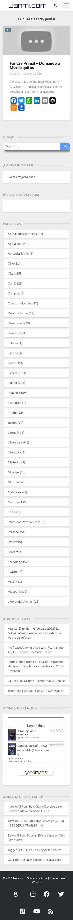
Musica (13, 482)
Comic (12, 283)
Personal (13, 532)
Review (13, 542)
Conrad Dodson (18, 859)
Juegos (12, 422)
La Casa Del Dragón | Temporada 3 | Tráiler (36, 680)
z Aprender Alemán (20, 601)
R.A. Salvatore (17, 758)
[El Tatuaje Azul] (12, 736)
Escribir (13, 353)
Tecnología (15, 562)
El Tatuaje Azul (26, 731)
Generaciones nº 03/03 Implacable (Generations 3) (32, 750)
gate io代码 (15, 806)
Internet (13, 412)
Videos (12, 591)
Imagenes (14, 392)
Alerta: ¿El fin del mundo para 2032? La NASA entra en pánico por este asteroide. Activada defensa (35, 632)
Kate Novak (24, 734)
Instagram (14, 402)
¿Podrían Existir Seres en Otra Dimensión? (35, 690)
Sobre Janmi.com (37, 878)
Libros (12, 432)
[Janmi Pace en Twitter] (61, 892)
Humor (12, 382)
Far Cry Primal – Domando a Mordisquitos (35, 65)
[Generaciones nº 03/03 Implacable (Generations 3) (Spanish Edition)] (12, 750)
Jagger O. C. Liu (18, 850)
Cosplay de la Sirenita (47, 850)
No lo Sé (13, 502)
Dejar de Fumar (18, 313)
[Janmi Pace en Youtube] (36, 909)
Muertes (13, 472)
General (13, 373)
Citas (11, 273)
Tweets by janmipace (21, 177)
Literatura (14, 452)
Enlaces (13, 343)
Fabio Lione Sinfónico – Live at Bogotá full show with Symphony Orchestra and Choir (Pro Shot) (35, 666)
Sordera (13, 552)
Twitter (13, 571)
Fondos (13, 363)
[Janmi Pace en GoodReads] (22, 909)
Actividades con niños (22, 233)
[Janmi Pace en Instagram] (32, 892)
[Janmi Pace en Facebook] (47, 892)
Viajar (12, 581)
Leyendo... (36, 725)
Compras (14, 293)
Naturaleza (15, 492)
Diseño (12, 333)
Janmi (17, 73)
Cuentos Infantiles (20, 303)
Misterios (14, 462)
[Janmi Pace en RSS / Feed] (50, 909)
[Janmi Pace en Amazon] (15, 892)
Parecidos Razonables (22, 522)
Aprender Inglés (18, 253)
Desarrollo (15, 323)
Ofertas (13, 512)
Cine (11, 263)
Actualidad (15, 243)
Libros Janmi (16, 442)
